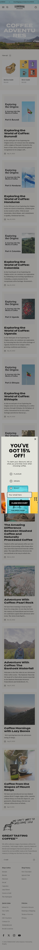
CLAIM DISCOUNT (19, 503)
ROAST (16, 488)
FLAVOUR (17, 474)
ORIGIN (17, 481)
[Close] (35, 439)
